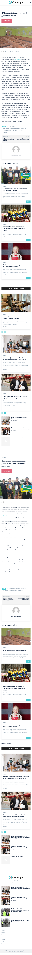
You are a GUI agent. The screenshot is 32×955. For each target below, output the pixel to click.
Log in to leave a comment (16, 288)
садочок (5, 132)
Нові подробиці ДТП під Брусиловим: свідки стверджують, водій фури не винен (20, 910)
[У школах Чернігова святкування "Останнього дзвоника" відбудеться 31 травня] (16, 213)
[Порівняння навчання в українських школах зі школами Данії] (16, 251)
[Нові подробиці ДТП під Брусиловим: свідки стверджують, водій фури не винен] (5, 912)
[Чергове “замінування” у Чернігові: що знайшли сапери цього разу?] (16, 303)
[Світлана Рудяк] (2, 52)
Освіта (4, 10)
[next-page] (5, 413)
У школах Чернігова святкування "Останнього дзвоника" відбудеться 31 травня (15, 228)
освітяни (20, 130)
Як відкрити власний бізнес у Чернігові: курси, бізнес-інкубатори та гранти (20, 429)
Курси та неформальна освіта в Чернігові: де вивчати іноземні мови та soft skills (20, 419)
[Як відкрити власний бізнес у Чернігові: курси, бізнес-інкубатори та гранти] (16, 382)
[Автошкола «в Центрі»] (5, 441)
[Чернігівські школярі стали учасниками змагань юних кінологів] (16, 175)
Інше (4, 314)
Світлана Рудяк (9, 51)
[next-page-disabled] (5, 332)
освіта (15, 130)
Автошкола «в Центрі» (17, 438)
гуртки (9, 126)
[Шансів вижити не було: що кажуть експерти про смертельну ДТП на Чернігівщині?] (5, 922)
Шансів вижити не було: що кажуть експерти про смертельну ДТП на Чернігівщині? (20, 920)
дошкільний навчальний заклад (11, 128)
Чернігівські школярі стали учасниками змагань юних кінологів (9, 139)
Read (28, 201)
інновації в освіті (7, 130)
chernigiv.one (18, 59)
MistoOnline (22, 952)
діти (13, 126)
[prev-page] (2, 332)
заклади (23, 128)
